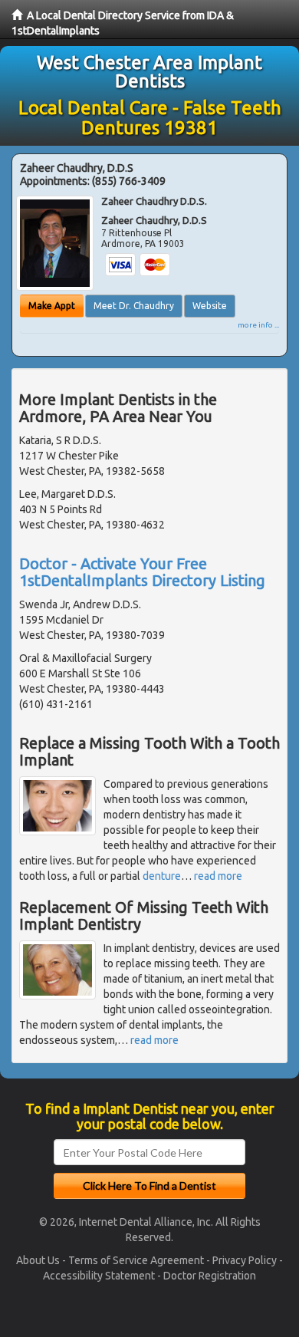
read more (218, 876)
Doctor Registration (209, 1275)
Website (209, 306)
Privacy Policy (244, 1260)
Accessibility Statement (99, 1275)
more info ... (258, 325)
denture (162, 876)
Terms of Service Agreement (136, 1260)
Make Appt (51, 306)
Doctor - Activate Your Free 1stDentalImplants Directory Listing (142, 572)
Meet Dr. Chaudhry (134, 306)
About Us (38, 1260)
